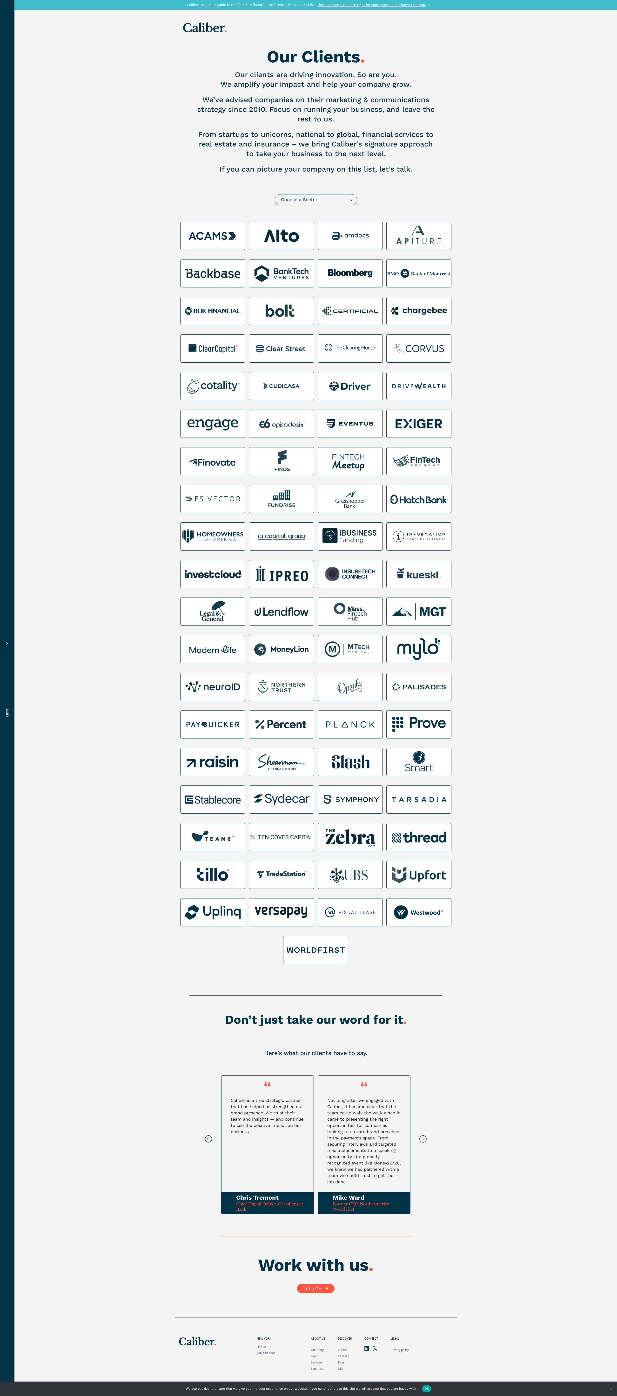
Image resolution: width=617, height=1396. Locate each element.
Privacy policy (400, 1350)
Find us (262, 1347)
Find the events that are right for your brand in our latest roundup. (371, 4)
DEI (340, 1369)
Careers (343, 1356)
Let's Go (312, 1288)
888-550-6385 (266, 1353)
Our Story (317, 1350)
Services (316, 1362)
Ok (426, 1388)
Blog (341, 1362)
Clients (342, 1350)
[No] (611, 1388)
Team (314, 1356)
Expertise (317, 1369)
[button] (423, 1139)
